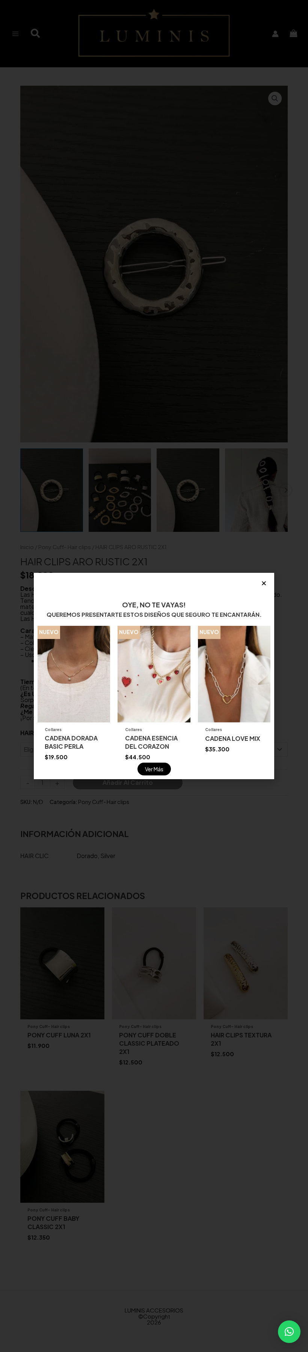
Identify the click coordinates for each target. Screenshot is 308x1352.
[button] (289, 1331)
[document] (154, 676)
